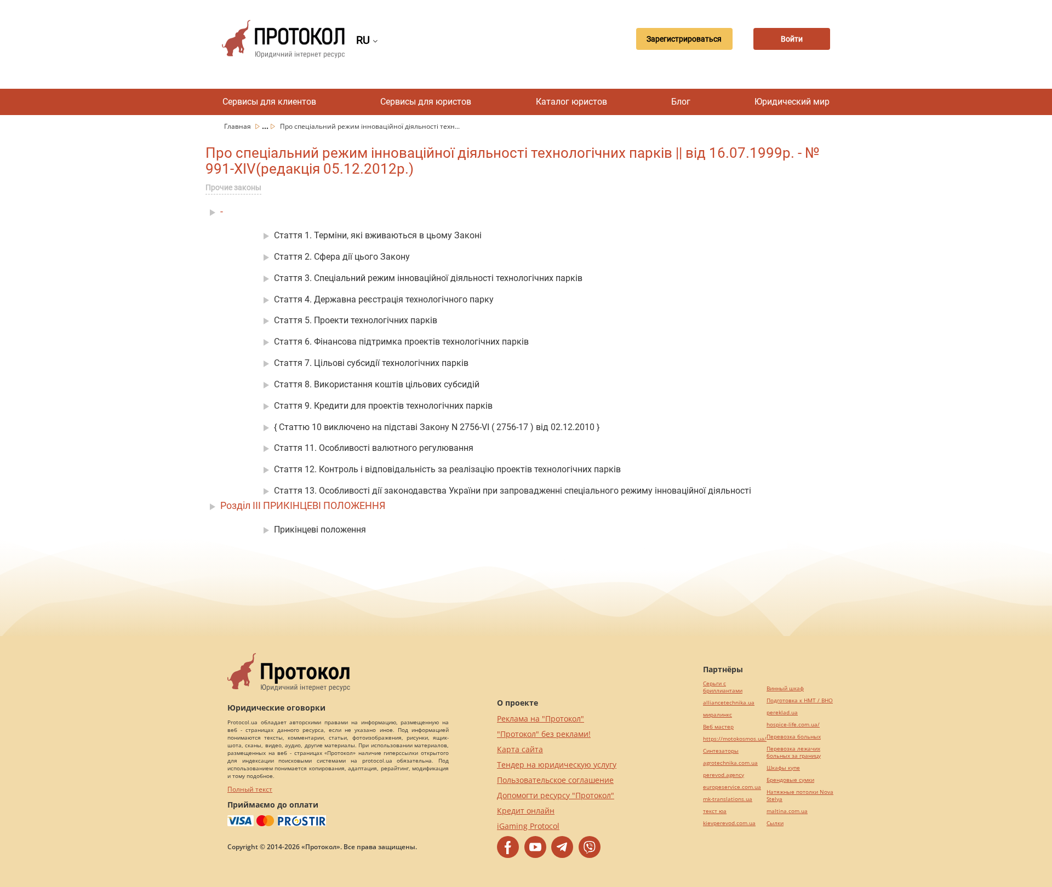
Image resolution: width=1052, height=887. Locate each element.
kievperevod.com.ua (729, 823)
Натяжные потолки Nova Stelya (800, 795)
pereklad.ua (782, 712)
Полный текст (249, 789)
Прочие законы (233, 187)
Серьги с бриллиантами (722, 687)
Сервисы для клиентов (269, 101)
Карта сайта (520, 749)
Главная (238, 126)
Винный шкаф (785, 688)
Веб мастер (718, 726)
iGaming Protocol (528, 826)
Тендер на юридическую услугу (556, 764)
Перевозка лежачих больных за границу (794, 752)
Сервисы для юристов (425, 101)
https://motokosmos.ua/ (735, 738)
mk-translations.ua (727, 799)
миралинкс (717, 714)
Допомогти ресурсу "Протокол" (555, 795)
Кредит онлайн (525, 810)
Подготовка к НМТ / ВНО (800, 700)
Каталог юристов (571, 101)
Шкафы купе (783, 767)
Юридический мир (792, 101)
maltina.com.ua (787, 811)
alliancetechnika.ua (728, 702)
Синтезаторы (721, 750)
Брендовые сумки (790, 779)
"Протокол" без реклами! (544, 734)
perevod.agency (723, 775)
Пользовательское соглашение (555, 780)
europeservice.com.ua (732, 787)
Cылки (775, 823)
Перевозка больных (794, 736)
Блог (680, 101)
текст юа (715, 811)
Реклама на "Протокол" (540, 718)
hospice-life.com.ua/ (793, 724)
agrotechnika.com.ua (730, 762)
